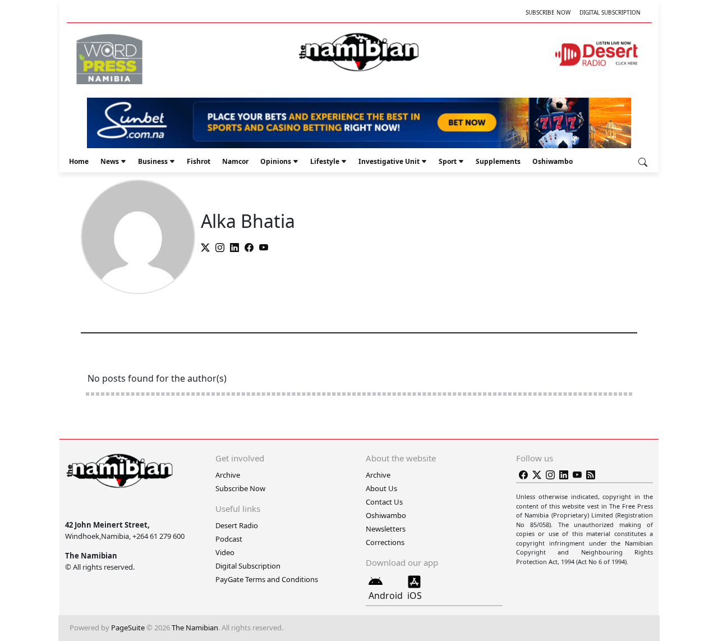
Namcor (235, 161)
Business (153, 161)
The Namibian (195, 627)
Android (386, 595)
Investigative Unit (389, 161)
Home (79, 161)
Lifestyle (324, 161)
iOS (414, 595)
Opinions (275, 161)
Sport (448, 161)
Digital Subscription (610, 12)
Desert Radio (236, 525)
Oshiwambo (552, 161)
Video (224, 552)
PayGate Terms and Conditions (266, 579)
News (109, 161)
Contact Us (384, 502)
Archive (227, 475)
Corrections (385, 542)
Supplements (498, 161)
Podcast (228, 539)
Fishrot (198, 161)
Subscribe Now (548, 12)
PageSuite (128, 627)
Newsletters (386, 529)
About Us (381, 488)
